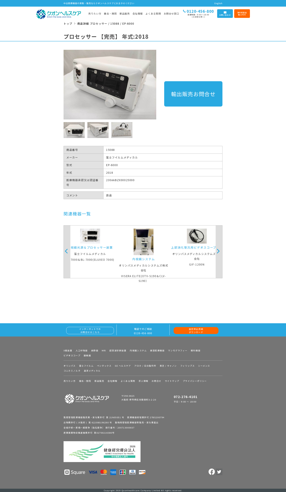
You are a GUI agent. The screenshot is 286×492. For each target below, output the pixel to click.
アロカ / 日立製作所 (145, 365)
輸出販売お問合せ (193, 94)
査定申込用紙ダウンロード (196, 330)
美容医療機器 (157, 350)
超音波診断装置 (117, 350)
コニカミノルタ (72, 370)
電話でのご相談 (143, 331)
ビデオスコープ (72, 355)
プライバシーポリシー (195, 380)
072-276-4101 (185, 396)
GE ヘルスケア (123, 365)
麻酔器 (94, 350)
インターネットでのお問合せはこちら (90, 330)
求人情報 (143, 380)
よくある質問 (153, 13)
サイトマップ (172, 380)
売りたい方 (94, 13)
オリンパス (70, 365)
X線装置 (68, 350)
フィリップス (187, 365)
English (218, 3)
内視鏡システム (138, 350)
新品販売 (124, 13)
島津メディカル (92, 370)
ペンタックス (104, 365)
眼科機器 (195, 350)
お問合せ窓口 (171, 13)
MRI (104, 350)
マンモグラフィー (177, 350)
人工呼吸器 (82, 350)
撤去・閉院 (110, 13)
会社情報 (138, 13)
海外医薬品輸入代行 (242, 13)
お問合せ (156, 380)
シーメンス (204, 365)
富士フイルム (86, 365)
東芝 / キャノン (168, 365)
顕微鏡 (87, 355)
